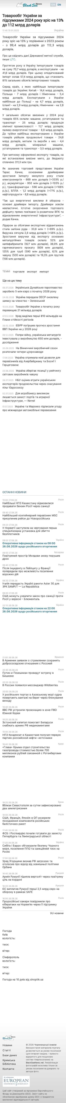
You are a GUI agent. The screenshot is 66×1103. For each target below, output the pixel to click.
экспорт (32, 271)
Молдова (59, 552)
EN (59, 4)
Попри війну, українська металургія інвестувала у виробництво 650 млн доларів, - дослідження (32, 338)
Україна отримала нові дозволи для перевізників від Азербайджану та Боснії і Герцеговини (31, 361)
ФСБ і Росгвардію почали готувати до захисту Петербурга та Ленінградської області (32, 835)
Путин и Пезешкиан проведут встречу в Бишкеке (28, 674)
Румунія (60, 873)
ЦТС (12, 59)
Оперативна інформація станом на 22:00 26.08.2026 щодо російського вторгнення (29, 610)
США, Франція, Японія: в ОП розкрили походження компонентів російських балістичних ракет (26, 820)
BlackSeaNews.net (35, 1062)
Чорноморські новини (45, 1045)
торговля (19, 271)
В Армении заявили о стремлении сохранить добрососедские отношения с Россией (31, 662)
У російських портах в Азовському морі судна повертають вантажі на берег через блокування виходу (32, 697)
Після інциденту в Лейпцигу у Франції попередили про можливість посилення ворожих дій (27, 571)
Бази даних (10, 1055)
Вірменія (59, 657)
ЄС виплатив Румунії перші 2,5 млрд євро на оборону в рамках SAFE (30, 890)
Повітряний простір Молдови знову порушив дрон (31, 557)
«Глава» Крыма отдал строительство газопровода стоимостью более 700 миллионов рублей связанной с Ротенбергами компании (31, 752)
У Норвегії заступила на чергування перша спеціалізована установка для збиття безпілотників (29, 531)
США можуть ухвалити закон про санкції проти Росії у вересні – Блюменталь (32, 597)
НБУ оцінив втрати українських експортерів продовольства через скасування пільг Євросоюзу (31, 383)
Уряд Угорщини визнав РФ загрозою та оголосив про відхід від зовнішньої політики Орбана (30, 864)
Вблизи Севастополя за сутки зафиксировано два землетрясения (31, 807)
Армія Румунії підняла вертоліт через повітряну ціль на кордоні (32, 878)
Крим (61, 744)
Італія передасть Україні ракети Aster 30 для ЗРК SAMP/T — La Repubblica (30, 585)
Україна (59, 30)
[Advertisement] (33, 450)
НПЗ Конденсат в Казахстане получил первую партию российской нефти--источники (31, 736)
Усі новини (57, 913)
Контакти (8, 1068)
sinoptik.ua (36, 979)
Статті (7, 1050)
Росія (61, 499)
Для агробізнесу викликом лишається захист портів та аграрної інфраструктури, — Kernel (26, 397)
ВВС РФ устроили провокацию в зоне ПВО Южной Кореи (29, 711)
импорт (44, 271)
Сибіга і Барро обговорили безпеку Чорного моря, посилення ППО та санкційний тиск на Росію (30, 848)
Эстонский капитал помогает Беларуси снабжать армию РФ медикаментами (27, 724)
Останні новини (14, 492)
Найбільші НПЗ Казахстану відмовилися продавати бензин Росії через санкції (28, 504)
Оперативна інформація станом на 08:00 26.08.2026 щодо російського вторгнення (29, 545)
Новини (7, 1045)
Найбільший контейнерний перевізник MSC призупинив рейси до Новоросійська (30, 517)
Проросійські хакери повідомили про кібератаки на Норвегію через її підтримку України (29, 904)
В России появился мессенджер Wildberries (30, 685)
